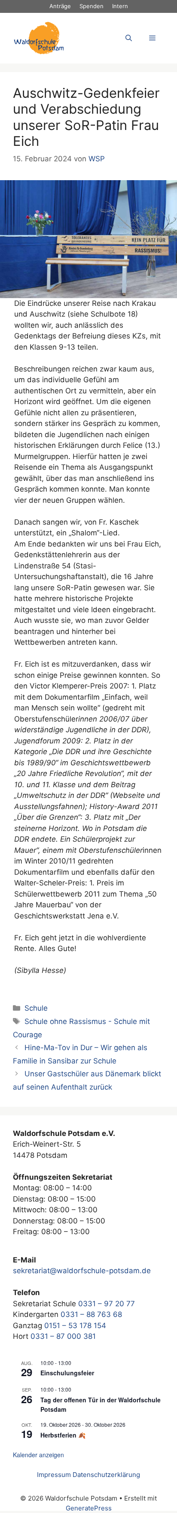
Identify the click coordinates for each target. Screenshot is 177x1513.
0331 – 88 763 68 (91, 1314)
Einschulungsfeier (67, 1372)
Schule (36, 1008)
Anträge (60, 6)
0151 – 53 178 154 (75, 1325)
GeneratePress (89, 1508)
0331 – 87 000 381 (63, 1336)
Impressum (54, 1475)
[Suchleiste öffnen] (128, 38)
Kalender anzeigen (38, 1454)
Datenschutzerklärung (106, 1475)
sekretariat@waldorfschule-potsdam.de (82, 1270)
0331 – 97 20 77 (106, 1303)
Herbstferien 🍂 (62, 1435)
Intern (120, 6)
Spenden (91, 6)
